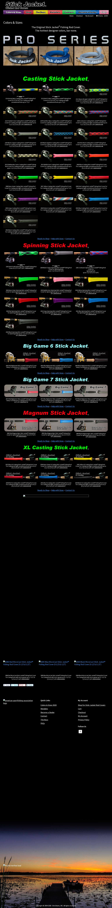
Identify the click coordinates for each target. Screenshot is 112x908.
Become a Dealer (47, 712)
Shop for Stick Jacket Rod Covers (91, 705)
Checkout (82, 712)
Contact (44, 716)
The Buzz (44, 719)
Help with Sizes (57, 238)
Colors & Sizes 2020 (49, 705)
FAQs (43, 723)
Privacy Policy (83, 719)
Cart (79, 708)
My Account (83, 716)
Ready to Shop (43, 238)
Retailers (44, 708)
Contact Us (70, 238)
